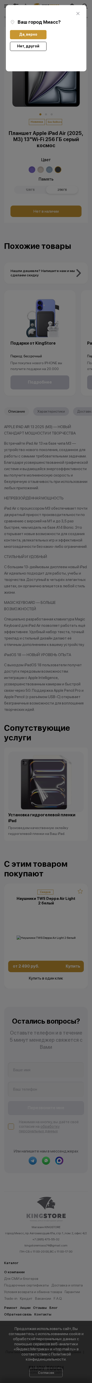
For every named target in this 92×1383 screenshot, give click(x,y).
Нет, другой (28, 46)
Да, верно (28, 34)
